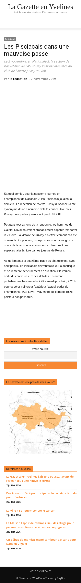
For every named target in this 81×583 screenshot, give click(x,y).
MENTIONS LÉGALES (40, 571)
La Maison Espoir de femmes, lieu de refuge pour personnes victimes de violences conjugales (40, 525)
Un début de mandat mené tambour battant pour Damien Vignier (41, 542)
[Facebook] (22, 87)
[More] (58, 87)
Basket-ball (10, 39)
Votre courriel (40, 349)
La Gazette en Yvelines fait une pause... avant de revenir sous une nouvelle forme (40, 479)
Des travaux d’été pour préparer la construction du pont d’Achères (41, 495)
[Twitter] (31, 87)
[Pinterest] (40, 87)
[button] (75, 23)
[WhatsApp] (49, 87)
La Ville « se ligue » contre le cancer (30, 510)
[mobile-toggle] (6, 23)
